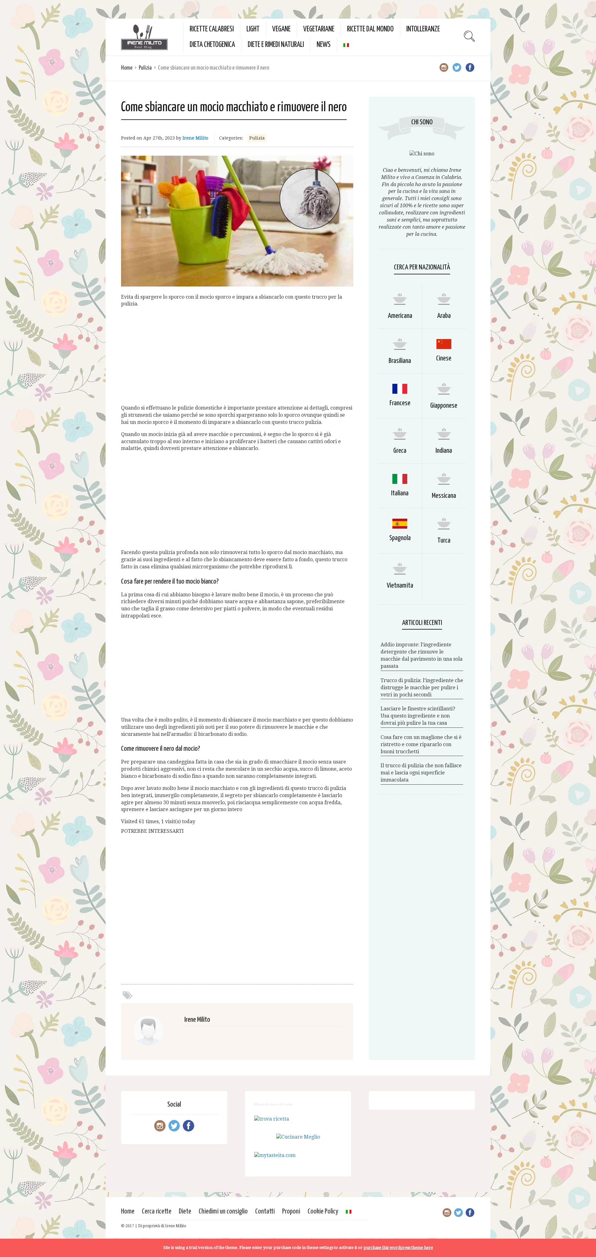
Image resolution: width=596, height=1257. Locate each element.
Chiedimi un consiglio (223, 1211)
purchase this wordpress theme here (398, 1247)
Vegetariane (318, 29)
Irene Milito (195, 137)
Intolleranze (423, 29)
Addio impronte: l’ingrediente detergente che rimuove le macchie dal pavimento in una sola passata (422, 655)
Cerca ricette (156, 1211)
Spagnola (400, 538)
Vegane (281, 29)
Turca (443, 540)
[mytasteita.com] (275, 1155)
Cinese (443, 358)
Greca (399, 450)
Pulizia (145, 68)
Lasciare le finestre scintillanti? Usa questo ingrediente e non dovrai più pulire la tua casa (418, 716)
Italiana (400, 493)
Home (127, 68)
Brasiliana (400, 361)
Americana (400, 315)
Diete (185, 1211)
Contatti (265, 1211)
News (324, 44)
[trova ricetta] (271, 1119)
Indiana (444, 450)
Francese (400, 403)
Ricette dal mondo (370, 29)
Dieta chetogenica (212, 44)
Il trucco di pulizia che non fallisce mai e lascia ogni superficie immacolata (421, 773)
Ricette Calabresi (212, 29)
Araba (444, 315)
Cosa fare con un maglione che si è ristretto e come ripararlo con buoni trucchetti (421, 744)
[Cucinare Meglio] (298, 1137)
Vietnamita (400, 585)
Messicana (444, 495)
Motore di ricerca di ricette (273, 1104)
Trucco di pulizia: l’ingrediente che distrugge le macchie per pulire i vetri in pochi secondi (422, 687)
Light (253, 29)
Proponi (291, 1211)
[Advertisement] (237, 356)
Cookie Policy (323, 1211)
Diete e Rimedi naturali (276, 44)
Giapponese (443, 405)
